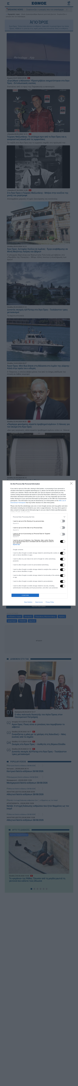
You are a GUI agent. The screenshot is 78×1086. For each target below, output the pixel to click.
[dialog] (39, 543)
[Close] (72, 484)
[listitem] (39, 517)
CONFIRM (25, 595)
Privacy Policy (50, 602)
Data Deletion (28, 602)
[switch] (62, 521)
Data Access (39, 602)
